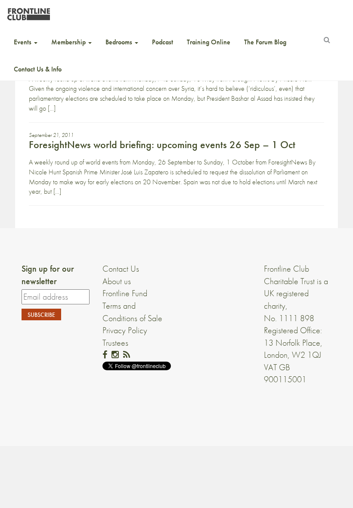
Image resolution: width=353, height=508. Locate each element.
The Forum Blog (265, 41)
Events (23, 41)
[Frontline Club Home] (28, 12)
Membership (69, 41)
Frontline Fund (124, 293)
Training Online (208, 41)
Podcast (162, 41)
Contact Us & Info (38, 69)
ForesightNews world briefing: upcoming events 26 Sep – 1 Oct (162, 144)
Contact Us (120, 268)
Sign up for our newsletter (48, 275)
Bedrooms (119, 41)
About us (116, 281)
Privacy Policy (124, 330)
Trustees (115, 342)
